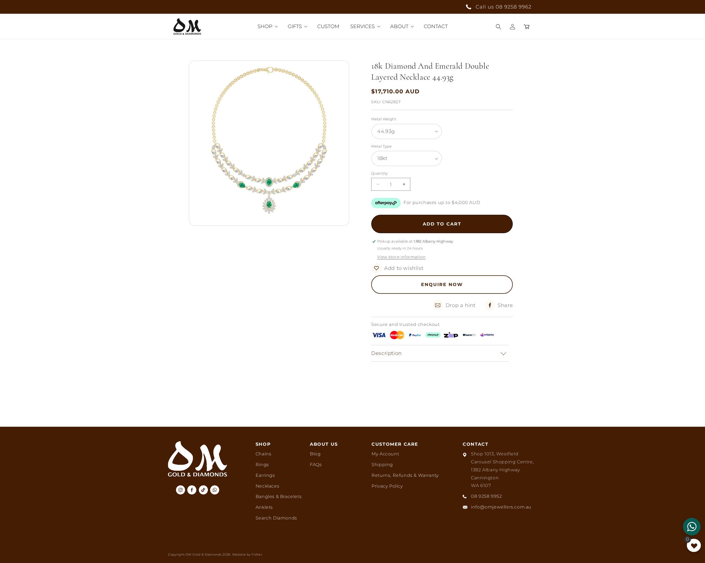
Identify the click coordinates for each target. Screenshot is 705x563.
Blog (315, 453)
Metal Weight (383, 119)
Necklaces (267, 486)
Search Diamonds (276, 518)
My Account (385, 453)
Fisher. (257, 554)
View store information (401, 256)
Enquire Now (442, 284)
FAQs (316, 464)
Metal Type (381, 146)
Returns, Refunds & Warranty (405, 475)
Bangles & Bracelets (279, 496)
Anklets (264, 507)
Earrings (265, 475)
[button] (498, 27)
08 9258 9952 (486, 496)
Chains (264, 453)
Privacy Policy (387, 486)
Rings (262, 464)
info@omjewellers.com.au (501, 507)
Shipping (382, 464)
